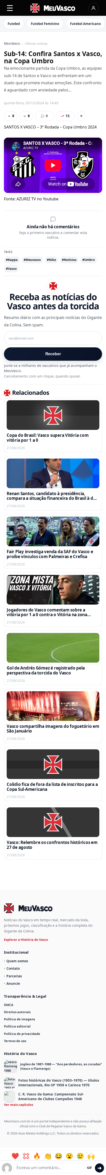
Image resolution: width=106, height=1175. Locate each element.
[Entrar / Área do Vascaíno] (93, 8)
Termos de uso (15, 1041)
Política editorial (17, 1026)
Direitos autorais (17, 1012)
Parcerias (14, 976)
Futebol (14, 23)
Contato (13, 968)
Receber (53, 354)
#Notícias (69, 260)
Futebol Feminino (45, 23)
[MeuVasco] (53, 8)
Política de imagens (19, 1019)
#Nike (51, 260)
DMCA (8, 1005)
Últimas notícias (36, 44)
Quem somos (17, 961)
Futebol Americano (85, 23)
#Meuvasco (32, 260)
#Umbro (88, 260)
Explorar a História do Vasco (26, 939)
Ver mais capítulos (18, 1104)
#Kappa (12, 260)
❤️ (15, 1156)
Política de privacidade (22, 1033)
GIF (89, 1168)
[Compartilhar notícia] (81, 116)
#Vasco (11, 269)
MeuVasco (12, 44)
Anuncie (13, 983)
